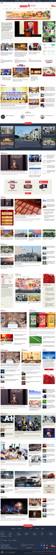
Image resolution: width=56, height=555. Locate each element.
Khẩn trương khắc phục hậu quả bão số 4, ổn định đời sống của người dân (51, 450)
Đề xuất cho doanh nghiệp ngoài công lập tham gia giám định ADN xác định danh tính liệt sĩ (51, 461)
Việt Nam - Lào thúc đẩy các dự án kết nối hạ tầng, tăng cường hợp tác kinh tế (7, 238)
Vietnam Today (14, 78)
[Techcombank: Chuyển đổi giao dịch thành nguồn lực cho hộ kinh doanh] (44, 206)
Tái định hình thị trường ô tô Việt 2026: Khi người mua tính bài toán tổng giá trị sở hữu (9, 486)
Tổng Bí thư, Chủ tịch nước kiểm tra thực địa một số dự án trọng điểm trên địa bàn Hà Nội (7, 53)
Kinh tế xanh (32, 310)
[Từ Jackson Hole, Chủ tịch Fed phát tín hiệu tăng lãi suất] (14, 163)
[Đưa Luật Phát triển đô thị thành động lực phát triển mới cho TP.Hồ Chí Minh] (21, 233)
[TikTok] (53, 1)
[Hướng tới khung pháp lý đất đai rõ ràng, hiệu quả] (44, 248)
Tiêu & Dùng (4, 497)
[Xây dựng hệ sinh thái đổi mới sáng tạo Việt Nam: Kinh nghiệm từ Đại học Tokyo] (49, 419)
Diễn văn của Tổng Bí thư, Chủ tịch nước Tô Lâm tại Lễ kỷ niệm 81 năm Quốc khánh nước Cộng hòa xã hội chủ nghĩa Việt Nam (50, 100)
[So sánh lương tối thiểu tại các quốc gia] (34, 297)
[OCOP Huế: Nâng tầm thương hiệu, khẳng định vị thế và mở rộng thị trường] (2, 381)
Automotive (3, 469)
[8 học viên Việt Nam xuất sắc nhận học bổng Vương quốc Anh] (35, 447)
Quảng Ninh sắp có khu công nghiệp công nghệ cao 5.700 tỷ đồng (48, 238)
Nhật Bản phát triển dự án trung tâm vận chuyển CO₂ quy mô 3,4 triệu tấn (35, 61)
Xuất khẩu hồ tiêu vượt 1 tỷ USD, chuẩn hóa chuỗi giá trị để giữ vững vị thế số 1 (33, 372)
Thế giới (46, 302)
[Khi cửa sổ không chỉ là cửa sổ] (44, 505)
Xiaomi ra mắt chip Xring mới (9, 429)
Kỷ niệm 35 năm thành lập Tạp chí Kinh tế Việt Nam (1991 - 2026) (7, 286)
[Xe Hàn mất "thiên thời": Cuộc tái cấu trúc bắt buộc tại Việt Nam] (2, 491)
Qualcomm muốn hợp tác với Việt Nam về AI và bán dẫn (34, 53)
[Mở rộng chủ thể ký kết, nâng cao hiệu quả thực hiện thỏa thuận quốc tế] (34, 90)
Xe (25, 528)
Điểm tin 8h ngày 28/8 (49, 115)
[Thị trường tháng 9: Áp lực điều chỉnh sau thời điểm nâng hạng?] (44, 162)
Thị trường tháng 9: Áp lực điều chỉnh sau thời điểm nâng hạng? (51, 161)
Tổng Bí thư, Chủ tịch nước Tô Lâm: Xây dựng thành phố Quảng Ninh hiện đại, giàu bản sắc (50, 105)
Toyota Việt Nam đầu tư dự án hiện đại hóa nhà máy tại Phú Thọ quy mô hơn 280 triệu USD (35, 239)
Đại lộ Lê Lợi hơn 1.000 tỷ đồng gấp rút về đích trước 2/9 (7, 135)
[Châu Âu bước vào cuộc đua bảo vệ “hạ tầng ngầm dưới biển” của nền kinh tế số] (44, 396)
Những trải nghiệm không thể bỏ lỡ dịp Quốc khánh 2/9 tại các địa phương (14, 516)
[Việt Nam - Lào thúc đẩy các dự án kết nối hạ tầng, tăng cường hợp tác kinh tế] (7, 233)
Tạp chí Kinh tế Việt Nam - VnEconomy (50, 552)
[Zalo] (49, 1)
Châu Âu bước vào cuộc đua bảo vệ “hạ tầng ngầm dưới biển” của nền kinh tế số (7, 61)
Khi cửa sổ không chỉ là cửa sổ (50, 504)
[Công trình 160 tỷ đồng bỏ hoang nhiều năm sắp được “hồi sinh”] (49, 141)
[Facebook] (45, 1)
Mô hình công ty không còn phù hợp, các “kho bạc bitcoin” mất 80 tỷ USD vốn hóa (49, 305)
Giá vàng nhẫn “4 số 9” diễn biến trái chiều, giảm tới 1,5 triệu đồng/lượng (49, 299)
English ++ (42, 528)
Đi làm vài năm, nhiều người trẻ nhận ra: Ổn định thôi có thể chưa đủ (51, 445)
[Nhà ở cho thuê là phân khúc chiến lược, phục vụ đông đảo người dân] (44, 253)
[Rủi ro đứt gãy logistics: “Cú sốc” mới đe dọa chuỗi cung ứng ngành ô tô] (7, 475)
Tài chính (3, 197)
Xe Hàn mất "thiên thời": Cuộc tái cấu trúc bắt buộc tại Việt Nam (9, 490)
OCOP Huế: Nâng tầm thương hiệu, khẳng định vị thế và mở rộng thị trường (12, 380)
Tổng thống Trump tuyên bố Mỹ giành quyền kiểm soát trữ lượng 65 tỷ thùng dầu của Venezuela (51, 391)
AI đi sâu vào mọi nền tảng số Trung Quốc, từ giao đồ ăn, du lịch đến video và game (7, 425)
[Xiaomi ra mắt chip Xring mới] (2, 430)
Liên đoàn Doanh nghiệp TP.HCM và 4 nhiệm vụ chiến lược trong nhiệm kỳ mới (12, 370)
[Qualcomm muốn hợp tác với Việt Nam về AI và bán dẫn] (35, 47)
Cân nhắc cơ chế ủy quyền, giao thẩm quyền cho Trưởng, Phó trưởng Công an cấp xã (7, 147)
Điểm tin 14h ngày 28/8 (10, 115)
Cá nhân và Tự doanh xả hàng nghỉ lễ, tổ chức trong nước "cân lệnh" (35, 176)
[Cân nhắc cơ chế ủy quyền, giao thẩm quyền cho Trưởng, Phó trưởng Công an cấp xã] (7, 141)
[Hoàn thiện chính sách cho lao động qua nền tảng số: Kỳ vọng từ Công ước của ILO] (28, 423)
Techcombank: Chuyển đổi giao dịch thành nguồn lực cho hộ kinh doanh (51, 205)
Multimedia (18, 274)
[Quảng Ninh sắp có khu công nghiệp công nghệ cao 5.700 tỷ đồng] (49, 233)
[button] (2, 306)
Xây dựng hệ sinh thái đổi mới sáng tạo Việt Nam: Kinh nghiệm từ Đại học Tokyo (49, 424)
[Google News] (54, 1)
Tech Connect (4, 413)
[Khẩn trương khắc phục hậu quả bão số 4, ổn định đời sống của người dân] (44, 451)
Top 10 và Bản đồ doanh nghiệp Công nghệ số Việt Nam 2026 (48, 361)
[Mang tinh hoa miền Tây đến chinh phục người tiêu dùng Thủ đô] (23, 378)
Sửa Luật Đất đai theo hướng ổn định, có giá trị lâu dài (27, 143)
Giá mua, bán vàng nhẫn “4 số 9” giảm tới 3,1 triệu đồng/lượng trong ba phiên (25, 216)
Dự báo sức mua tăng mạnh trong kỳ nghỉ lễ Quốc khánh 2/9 (34, 507)
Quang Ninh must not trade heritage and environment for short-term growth (35, 78)
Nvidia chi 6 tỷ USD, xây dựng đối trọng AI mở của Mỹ (9, 434)
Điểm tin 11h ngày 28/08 (30, 115)
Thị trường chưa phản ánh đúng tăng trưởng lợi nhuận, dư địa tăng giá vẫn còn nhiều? (51, 157)
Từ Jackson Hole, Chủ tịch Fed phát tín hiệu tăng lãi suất (13, 171)
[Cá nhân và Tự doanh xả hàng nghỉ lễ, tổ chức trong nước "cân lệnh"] (35, 171)
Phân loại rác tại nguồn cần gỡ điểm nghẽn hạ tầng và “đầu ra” (41, 329)
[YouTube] (51, 1)
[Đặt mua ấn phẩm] (53, 5)
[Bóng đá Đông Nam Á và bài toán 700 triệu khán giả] (44, 515)
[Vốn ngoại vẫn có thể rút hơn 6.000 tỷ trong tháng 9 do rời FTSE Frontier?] (44, 167)
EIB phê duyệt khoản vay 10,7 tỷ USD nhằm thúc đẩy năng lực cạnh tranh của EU (21, 61)
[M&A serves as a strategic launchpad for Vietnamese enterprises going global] (6, 72)
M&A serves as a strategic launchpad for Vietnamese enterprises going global (6, 78)
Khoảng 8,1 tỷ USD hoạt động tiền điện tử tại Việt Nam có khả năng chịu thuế (6, 343)
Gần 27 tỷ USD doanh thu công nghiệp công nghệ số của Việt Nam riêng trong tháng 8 (13, 329)
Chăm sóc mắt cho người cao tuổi (49, 134)
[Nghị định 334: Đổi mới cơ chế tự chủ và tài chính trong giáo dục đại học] (14, 452)
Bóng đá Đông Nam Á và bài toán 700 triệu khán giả (51, 515)
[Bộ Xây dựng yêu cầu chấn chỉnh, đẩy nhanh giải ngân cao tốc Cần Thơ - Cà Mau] (44, 263)
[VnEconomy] (21, 66)
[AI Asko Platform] (43, 182)
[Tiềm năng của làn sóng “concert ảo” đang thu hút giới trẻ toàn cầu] (44, 500)
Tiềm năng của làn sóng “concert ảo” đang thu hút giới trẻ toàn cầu (51, 500)
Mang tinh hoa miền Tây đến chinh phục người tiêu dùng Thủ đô (33, 377)
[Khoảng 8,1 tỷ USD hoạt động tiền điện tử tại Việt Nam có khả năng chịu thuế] (7, 337)
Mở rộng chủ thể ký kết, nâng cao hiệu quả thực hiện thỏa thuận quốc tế (34, 95)
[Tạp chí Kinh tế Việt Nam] (12, 182)
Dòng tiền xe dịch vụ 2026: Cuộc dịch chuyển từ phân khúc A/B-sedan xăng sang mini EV (49, 480)
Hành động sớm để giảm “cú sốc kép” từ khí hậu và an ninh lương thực (35, 345)
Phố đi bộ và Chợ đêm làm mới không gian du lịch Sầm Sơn (33, 382)
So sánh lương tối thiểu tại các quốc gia (34, 303)
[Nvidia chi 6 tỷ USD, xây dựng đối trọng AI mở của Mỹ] (2, 435)
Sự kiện (44, 350)
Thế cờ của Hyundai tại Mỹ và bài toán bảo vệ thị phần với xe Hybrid (27, 489)
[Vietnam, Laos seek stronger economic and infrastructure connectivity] (21, 72)
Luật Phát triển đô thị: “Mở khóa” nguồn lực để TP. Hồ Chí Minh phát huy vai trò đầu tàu (7, 267)
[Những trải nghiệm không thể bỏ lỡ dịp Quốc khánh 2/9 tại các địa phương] (14, 506)
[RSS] (47, 548)
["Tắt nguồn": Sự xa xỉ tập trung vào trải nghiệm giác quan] (35, 514)
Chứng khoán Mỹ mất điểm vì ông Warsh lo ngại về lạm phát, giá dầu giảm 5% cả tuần (35, 164)
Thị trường (24, 350)
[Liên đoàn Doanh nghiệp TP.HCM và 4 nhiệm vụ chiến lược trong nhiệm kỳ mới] (2, 371)
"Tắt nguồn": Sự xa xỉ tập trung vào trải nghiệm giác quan (35, 519)
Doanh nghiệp (4, 350)
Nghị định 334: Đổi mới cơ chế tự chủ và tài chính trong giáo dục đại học (13, 461)
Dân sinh (3, 442)
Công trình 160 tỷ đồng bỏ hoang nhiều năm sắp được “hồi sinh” (49, 147)
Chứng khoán (4, 153)
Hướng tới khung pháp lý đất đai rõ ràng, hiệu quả (51, 247)
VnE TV (16, 276)
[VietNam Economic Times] (28, 182)
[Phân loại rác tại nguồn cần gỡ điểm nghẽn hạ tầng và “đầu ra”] (42, 320)
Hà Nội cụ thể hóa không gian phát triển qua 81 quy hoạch (51, 257)
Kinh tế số (30, 51)
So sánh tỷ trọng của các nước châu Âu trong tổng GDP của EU (35, 409)
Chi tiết (49, 369)
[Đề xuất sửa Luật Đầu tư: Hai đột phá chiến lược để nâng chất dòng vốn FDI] (35, 459)
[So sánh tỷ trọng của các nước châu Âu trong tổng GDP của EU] (28, 285)
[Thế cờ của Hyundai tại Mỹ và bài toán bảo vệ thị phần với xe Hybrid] (28, 479)
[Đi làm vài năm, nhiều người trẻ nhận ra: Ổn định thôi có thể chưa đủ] (44, 446)
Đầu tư (2, 228)
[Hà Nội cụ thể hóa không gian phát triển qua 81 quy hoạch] (44, 258)
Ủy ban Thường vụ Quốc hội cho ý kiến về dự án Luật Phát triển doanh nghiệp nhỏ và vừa (31, 365)
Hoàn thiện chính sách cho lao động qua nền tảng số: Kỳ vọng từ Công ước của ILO (28, 433)
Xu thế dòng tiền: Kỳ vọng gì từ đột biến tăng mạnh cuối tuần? (51, 171)
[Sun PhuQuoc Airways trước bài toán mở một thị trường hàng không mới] (2, 376)
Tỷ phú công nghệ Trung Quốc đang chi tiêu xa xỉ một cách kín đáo (51, 510)
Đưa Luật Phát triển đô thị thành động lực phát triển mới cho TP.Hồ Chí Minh (21, 238)
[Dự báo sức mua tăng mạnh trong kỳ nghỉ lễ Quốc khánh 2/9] (35, 502)
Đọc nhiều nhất (47, 285)
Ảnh (1, 540)
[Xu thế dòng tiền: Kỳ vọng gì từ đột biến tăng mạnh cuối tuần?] (44, 172)
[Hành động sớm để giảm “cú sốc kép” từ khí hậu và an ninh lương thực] (35, 339)
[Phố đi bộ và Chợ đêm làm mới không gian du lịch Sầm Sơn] (23, 383)
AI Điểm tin (28, 112)
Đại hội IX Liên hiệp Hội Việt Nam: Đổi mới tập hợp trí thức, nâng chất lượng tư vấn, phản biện (13, 104)
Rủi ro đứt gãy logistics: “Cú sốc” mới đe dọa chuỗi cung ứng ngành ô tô (7, 480)
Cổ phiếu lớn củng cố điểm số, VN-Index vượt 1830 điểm (50, 294)
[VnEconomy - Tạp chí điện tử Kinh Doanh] (28, 526)
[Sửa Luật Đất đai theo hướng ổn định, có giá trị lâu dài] (28, 134)
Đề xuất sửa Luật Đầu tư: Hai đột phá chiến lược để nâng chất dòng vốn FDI (34, 464)
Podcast (20, 276)
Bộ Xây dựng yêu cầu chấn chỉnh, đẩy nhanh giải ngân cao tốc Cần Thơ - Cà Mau (51, 263)
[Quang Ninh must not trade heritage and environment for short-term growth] (36, 71)
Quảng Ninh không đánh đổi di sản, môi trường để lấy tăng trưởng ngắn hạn (34, 107)
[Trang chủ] (3, 8)
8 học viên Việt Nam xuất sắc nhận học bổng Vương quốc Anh (35, 453)
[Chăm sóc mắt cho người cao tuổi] (49, 130)
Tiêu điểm (2, 51)
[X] (47, 1)
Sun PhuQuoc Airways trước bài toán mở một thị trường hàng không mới (12, 375)
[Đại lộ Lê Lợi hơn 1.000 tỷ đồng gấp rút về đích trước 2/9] (7, 130)
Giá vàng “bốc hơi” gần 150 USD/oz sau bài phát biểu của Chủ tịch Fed (51, 200)
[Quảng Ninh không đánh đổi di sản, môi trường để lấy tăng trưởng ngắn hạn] (34, 102)
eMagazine (28, 276)
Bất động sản (4, 244)
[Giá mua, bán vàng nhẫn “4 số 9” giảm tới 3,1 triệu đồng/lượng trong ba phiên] (28, 207)
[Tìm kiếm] (3, 5)
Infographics (24, 276)
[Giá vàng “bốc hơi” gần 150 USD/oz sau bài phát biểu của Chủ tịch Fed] (44, 201)
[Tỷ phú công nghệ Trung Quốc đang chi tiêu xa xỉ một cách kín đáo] (44, 510)
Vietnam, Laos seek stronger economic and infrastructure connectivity (20, 80)
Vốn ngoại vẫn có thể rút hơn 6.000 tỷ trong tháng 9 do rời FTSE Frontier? (51, 166)
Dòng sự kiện (4, 274)
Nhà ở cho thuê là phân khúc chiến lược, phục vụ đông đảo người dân (51, 252)
